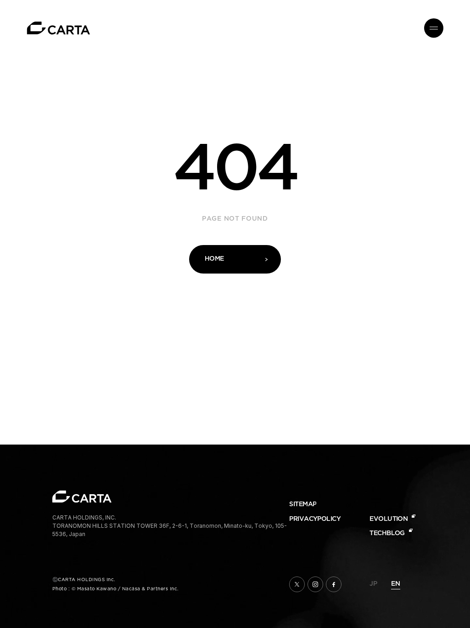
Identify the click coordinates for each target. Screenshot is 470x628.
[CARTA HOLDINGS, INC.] (58, 28)
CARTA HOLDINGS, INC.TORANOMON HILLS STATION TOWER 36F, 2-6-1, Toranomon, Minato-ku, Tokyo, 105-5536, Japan (169, 525)
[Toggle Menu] (433, 28)
